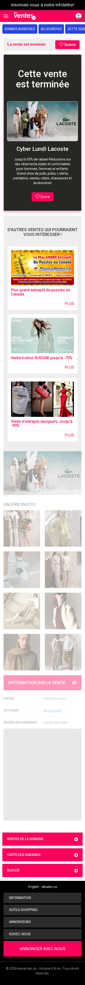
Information (19, 898)
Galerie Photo (19, 504)
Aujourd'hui (51, 29)
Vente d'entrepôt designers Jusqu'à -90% (41, 423)
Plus (69, 303)
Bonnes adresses (20, 29)
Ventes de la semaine (25, 839)
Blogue (13, 870)
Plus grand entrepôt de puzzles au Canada (40, 292)
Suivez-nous (19, 934)
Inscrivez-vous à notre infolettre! (42, 5)
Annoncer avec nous (42, 948)
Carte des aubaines (24, 855)
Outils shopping (23, 910)
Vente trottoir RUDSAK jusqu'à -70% (41, 358)
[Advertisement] (42, 774)
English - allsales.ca (42, 887)
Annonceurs (19, 922)
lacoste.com (53, 710)
